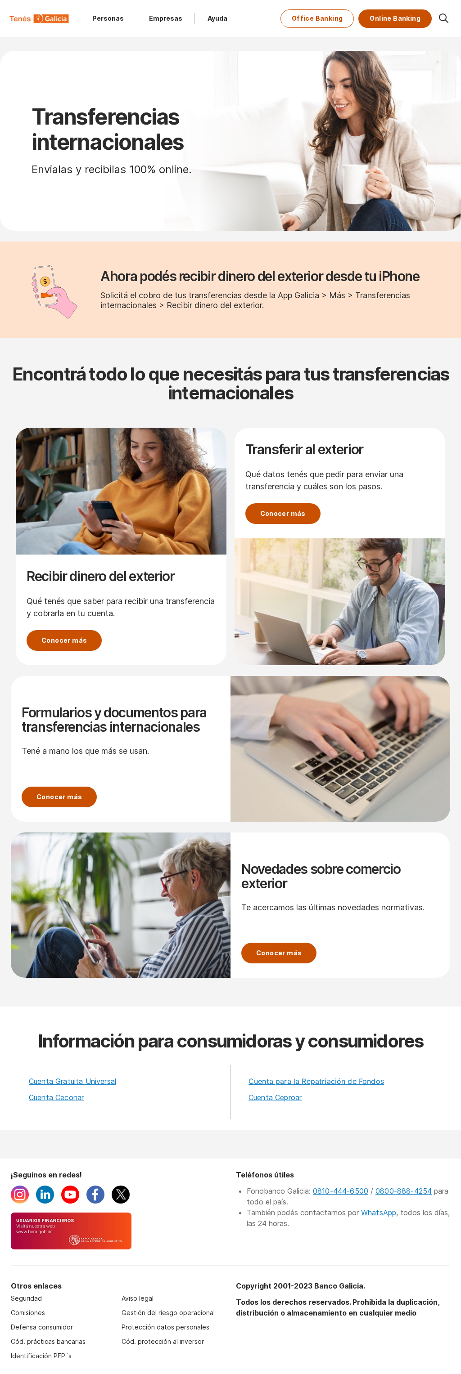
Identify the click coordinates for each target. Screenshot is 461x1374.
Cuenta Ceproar (275, 1097)
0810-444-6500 (340, 1190)
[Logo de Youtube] (70, 1200)
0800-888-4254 (403, 1190)
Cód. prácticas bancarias (48, 1341)
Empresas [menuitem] (165, 18)
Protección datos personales (165, 1327)
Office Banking (317, 18)
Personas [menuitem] (108, 18)
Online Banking (395, 18)
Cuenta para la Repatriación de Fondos (316, 1081)
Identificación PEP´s (41, 1356)
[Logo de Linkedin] (45, 1200)
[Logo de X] (121, 1200)
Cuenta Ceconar (56, 1097)
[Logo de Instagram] (20, 1200)
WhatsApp (378, 1212)
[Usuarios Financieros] (71, 1246)
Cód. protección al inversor (163, 1341)
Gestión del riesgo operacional (168, 1312)
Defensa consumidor (42, 1327)
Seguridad (26, 1298)
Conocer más (64, 640)
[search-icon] (443, 18)
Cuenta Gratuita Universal (72, 1081)
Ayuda (217, 18)
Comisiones (28, 1312)
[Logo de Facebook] (95, 1200)
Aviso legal (138, 1298)
